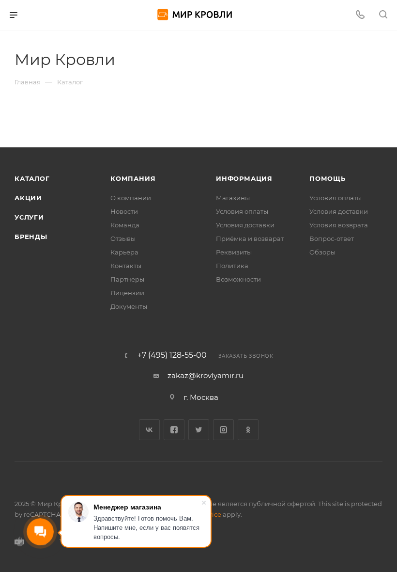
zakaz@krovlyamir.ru (206, 375)
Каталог (32, 178)
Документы (128, 306)
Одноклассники (248, 429)
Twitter (198, 429)
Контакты (125, 266)
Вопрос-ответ (331, 238)
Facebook (174, 429)
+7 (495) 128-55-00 (172, 355)
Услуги (29, 217)
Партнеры (127, 279)
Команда (124, 225)
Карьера (124, 252)
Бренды (31, 236)
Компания (132, 178)
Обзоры (322, 252)
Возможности (238, 279)
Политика (232, 266)
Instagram (223, 429)
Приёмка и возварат (250, 238)
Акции (28, 198)
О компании (130, 198)
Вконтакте (149, 429)
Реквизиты (234, 252)
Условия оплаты (242, 211)
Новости (124, 211)
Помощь (327, 178)
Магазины (233, 198)
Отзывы (123, 238)
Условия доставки (245, 225)
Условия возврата (338, 225)
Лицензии (127, 293)
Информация (244, 178)
